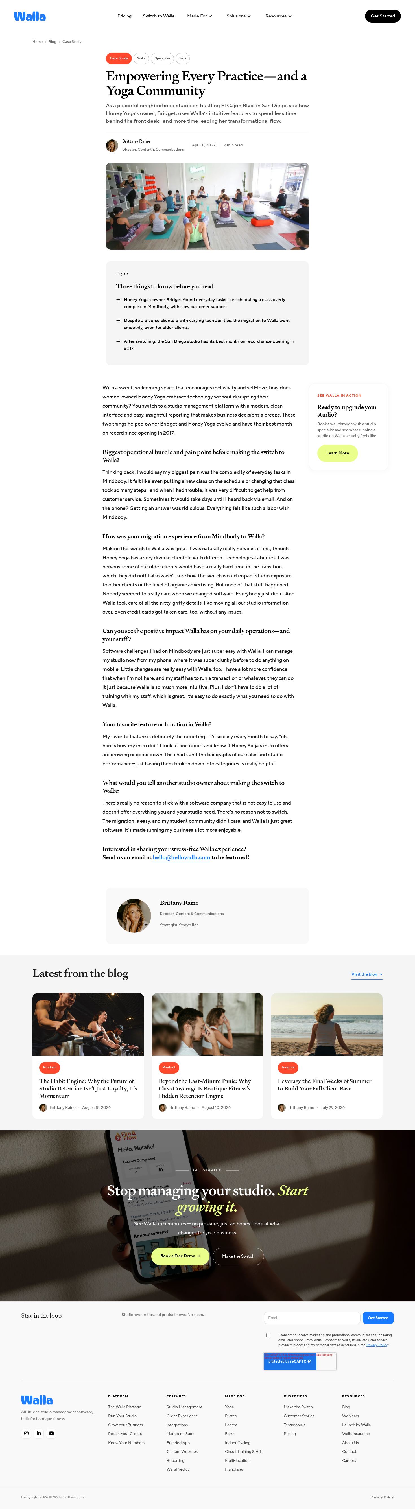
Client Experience (182, 1416)
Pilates (231, 1416)
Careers (349, 1460)
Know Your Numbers (126, 1442)
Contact (349, 1451)
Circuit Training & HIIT (244, 1451)
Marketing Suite (181, 1433)
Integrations (177, 1425)
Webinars (350, 1416)
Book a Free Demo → (180, 1256)
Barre (230, 1433)
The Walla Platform (124, 1407)
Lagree (231, 1425)
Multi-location (237, 1460)
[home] (30, 16)
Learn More (337, 453)
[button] (200, 16)
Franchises (234, 1469)
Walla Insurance (356, 1433)
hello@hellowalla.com (182, 857)
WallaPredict (178, 1469)
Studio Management (184, 1407)
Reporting (175, 1460)
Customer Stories (299, 1416)
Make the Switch (238, 1256)
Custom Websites (182, 1451)
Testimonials (294, 1425)
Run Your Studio (122, 1416)
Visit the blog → (367, 974)
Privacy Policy (376, 1345)
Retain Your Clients (125, 1433)
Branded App (178, 1442)
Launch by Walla (356, 1425)
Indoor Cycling (237, 1442)
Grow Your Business (125, 1425)
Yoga (229, 1407)
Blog (52, 42)
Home (37, 42)
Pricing (290, 1433)
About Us (350, 1442)
